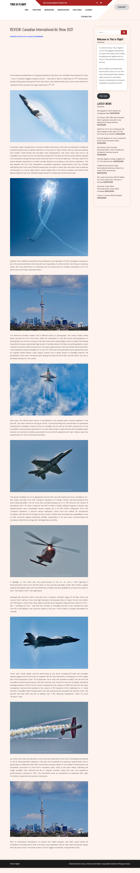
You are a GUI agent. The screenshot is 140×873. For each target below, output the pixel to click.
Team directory (86, 16)
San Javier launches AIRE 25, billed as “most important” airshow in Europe (110, 179)
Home (26, 10)
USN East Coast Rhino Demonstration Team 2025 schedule (108, 188)
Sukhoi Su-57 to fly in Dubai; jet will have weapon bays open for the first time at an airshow (110, 131)
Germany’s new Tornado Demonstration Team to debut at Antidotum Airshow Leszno (110, 149)
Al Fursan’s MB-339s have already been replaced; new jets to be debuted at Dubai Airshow (110, 120)
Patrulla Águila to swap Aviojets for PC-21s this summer (111, 160)
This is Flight (18, 4)
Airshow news (49, 10)
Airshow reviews (63, 10)
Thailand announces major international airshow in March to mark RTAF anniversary (110, 168)
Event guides (77, 10)
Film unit (122, 7)
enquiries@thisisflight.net (56, 3)
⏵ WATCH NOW (36, 10)
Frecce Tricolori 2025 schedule (109, 195)
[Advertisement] (49, 56)
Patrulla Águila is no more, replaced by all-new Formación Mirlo (111, 139)
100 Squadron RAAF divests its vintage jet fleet (109, 112)
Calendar (88, 10)
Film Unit (103, 96)
